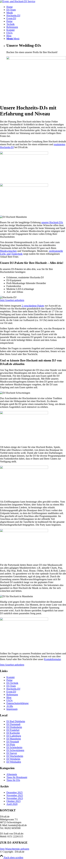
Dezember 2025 (14, 792)
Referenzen (12, 694)
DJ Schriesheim (14, 747)
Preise (9, 680)
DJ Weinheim (13, 759)
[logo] (17, 1)
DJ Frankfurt (12, 730)
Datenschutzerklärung (17, 703)
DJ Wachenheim (14, 756)
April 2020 (11, 804)
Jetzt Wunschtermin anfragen (14, 848)
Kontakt (10, 677)
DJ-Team (11, 686)
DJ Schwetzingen (15, 750)
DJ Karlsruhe (13, 733)
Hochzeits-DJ (13, 688)
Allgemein (11, 774)
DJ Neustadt (12, 741)
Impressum (11, 709)
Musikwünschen (8, 251)
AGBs (9, 706)
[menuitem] (36, 6)
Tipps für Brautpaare (16, 777)
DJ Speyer (11, 753)
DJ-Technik (12, 683)
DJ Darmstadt (13, 724)
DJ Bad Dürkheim (15, 721)
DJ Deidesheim (14, 727)
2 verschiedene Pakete (33, 305)
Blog (8, 697)
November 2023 (14, 798)
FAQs (9, 700)
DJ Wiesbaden (13, 761)
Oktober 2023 (13, 801)
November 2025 (14, 795)
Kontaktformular (52, 659)
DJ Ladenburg (13, 735)
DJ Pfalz (10, 744)
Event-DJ (11, 691)
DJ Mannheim (13, 738)
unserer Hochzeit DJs (52, 222)
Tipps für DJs (13, 780)
